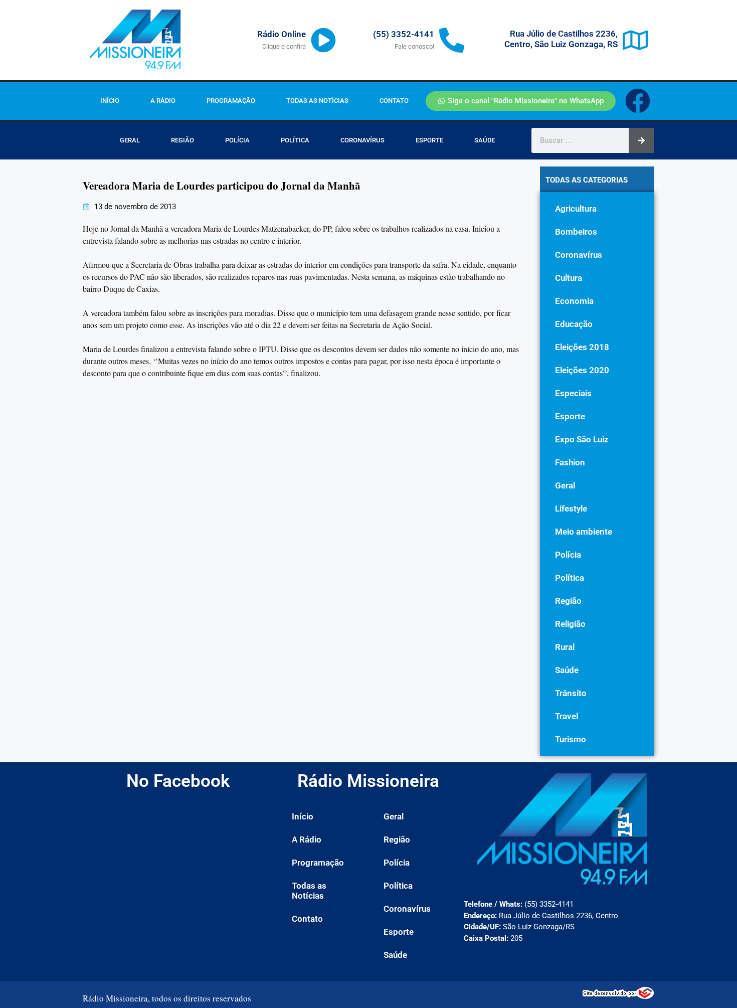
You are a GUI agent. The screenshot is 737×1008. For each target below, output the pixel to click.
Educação (574, 324)
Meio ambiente (583, 532)
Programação (231, 100)
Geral (130, 140)
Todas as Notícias (317, 100)
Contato (394, 100)
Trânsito (571, 693)
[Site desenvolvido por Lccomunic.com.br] (618, 996)
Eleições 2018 (582, 347)
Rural (565, 647)
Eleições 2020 (582, 370)
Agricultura (576, 209)
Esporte (429, 140)
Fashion (570, 462)
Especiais (573, 393)
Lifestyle (571, 508)
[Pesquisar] (641, 140)
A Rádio (162, 100)
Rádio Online (281, 34)
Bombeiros (576, 232)
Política (295, 140)
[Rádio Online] (323, 40)
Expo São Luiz (582, 439)
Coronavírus (362, 140)
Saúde (484, 140)
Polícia (237, 140)
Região (182, 140)
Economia (574, 301)
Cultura (568, 278)
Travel (566, 716)
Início (109, 100)
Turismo (570, 739)
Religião (570, 624)
